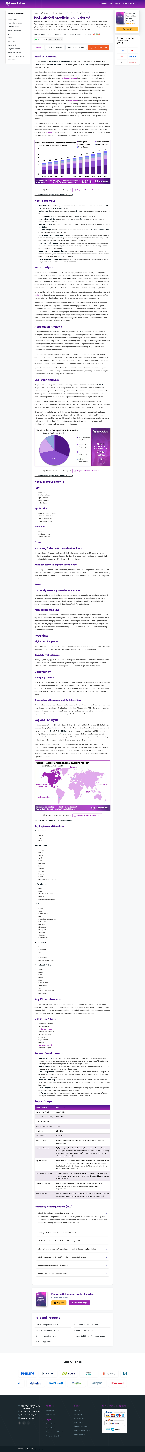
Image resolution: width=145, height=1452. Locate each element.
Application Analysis (15, 23)
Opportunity (12, 45)
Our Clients (78, 1414)
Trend (10, 38)
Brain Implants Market (84, 1330)
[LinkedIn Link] (28, 1423)
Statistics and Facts (80, 1426)
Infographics (78, 1422)
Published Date (131, 16)
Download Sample (79, 1302)
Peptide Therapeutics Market (47, 1330)
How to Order (50, 1414)
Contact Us (50, 1410)
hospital (48, 132)
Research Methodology (82, 1430)
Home (36, 13)
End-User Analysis (14, 27)
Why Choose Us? (80, 1434)
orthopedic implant (69, 78)
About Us (77, 1410)
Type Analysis (12, 19)
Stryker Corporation (45, 1029)
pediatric (38, 295)
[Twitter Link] (24, 1423)
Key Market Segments (15, 30)
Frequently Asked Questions (55, 1432)
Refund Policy (50, 1428)
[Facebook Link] (19, 1423)
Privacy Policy (50, 1424)
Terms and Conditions (53, 1436)
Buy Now (59, 1302)
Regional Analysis (14, 49)
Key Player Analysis (14, 52)
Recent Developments (16, 56)
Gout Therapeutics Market (46, 1336)
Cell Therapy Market (44, 1342)
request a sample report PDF (88, 190)
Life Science (45, 13)
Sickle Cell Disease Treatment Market (90, 1336)
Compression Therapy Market (88, 1324)
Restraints (11, 41)
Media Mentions (79, 1418)
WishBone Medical (45, 1045)
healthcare (73, 101)
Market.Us (26, 1449)
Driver (10, 34)
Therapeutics (57, 13)
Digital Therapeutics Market (47, 1324)
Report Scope (12, 60)
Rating (130, 21)
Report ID (129, 13)
